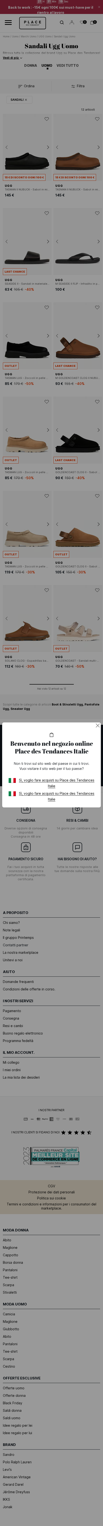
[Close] (98, 725)
